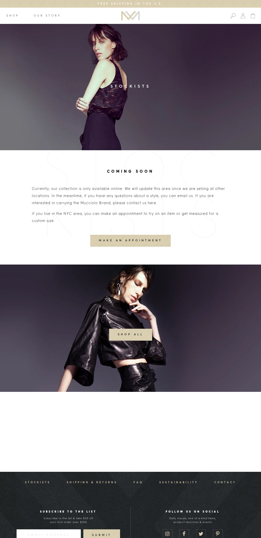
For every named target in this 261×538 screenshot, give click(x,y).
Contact (225, 482)
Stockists (37, 482)
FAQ (138, 482)
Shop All (130, 334)
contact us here (141, 203)
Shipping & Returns (92, 482)
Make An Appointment (130, 240)
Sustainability (178, 482)
